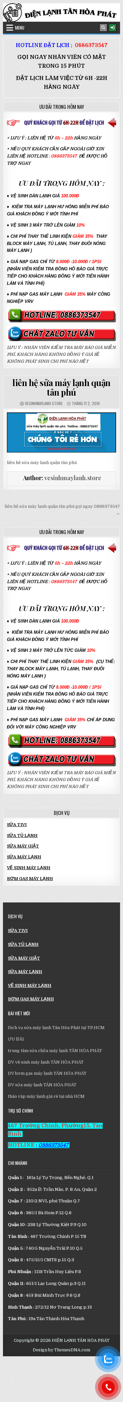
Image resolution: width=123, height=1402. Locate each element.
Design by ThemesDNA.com (61, 1350)
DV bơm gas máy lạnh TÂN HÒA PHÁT (47, 1073)
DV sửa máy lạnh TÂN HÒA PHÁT (42, 1084)
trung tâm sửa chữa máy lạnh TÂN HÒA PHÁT (55, 1050)
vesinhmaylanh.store (44, 403)
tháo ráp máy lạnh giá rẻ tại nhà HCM (46, 1096)
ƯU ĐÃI (16, 1039)
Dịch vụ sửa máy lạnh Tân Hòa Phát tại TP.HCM (56, 1027)
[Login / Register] (112, 28)
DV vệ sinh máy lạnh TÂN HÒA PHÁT (46, 1062)
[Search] (103, 28)
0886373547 (91, 45)
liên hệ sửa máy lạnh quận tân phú (61, 387)
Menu (19, 27)
